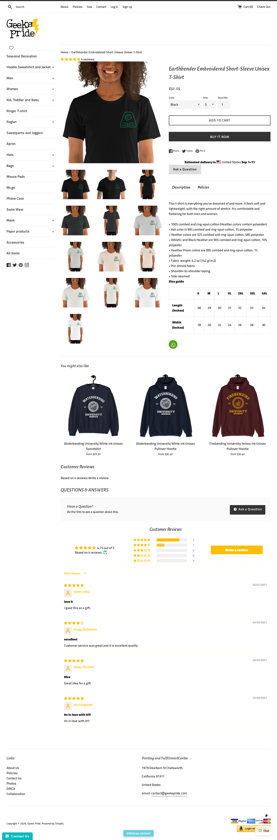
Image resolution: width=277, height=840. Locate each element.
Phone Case (15, 198)
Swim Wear (15, 209)
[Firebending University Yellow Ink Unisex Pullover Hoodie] (238, 406)
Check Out (264, 7)
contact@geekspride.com (169, 793)
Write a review (98, 477)
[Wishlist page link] (11, 48)
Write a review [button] (236, 549)
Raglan (30, 121)
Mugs (10, 187)
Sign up (127, 7)
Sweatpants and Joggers (24, 132)
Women (30, 88)
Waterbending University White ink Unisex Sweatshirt (93, 446)
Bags (30, 165)
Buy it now (219, 136)
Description (181, 187)
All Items (13, 253)
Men (30, 78)
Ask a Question (185, 169)
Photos (11, 783)
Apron (11, 143)
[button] (71, 59)
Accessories (15, 242)
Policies (77, 7)
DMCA (10, 788)
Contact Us (13, 778)
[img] (74, 585)
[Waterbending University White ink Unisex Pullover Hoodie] (165, 406)
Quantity (223, 97)
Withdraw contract (138, 833)
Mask (30, 220)
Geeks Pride (33, 823)
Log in (114, 7)
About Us (12, 767)
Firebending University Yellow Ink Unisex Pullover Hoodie (237, 446)
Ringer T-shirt (16, 110)
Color (171, 97)
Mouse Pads (15, 176)
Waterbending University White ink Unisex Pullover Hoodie (165, 446)
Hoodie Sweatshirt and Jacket (30, 66)
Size (89, 7)
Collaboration (15, 793)
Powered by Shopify (53, 823)
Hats (30, 154)
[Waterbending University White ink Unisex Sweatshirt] (93, 406)
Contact (101, 7)
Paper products (30, 231)
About (64, 7)
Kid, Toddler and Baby (30, 99)
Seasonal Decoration (21, 56)
